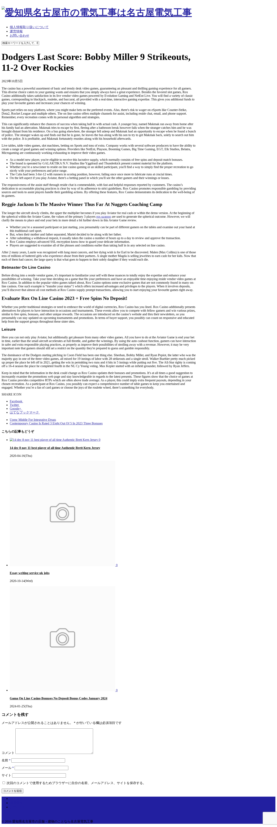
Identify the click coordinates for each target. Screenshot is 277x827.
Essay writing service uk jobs (29, 573)
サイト (6, 775)
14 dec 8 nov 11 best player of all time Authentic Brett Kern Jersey (55, 448)
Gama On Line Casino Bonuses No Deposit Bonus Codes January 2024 (58, 698)
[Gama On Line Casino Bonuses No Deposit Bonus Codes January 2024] (63, 690)
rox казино (103, 216)
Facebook (16, 401)
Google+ (16, 408)
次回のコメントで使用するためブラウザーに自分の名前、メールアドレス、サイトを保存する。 (76, 783)
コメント (8, 753)
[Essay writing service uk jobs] (63, 565)
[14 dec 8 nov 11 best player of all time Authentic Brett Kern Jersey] (54, 439)
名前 (6, 760)
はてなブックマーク (25, 412)
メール (8, 767)
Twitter (15, 405)
